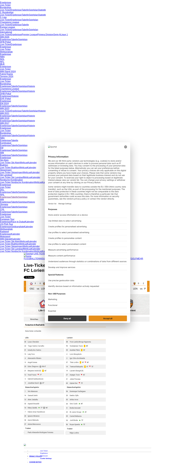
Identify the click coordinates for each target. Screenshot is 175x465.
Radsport (4, 231)
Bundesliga (5, 7)
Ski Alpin (4, 160)
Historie (31, 86)
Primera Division (45, 34)
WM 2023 (4, 108)
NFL (2, 61)
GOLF (134, 258)
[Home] (27, 256)
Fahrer (3, 74)
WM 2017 (4, 123)
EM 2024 (4, 103)
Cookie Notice (35, 462)
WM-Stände (5, 239)
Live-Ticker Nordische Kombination (17, 182)
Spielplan (33, 10)
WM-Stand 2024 (8, 71)
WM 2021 (4, 113)
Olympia (4, 204)
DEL (2, 190)
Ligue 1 (64, 34)
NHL (2, 59)
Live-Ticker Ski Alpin (10, 162)
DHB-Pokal (5, 93)
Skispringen (6, 170)
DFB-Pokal (5, 42)
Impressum (44, 456)
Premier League (29, 34)
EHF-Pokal (5, 98)
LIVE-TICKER (40, 254)
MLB (2, 64)
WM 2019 (4, 118)
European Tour (7, 219)
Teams (9, 74)
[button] (25, 286)
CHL (2, 209)
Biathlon (4, 165)
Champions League (9, 22)
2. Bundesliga (6, 12)
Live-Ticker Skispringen (11, 172)
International (6, 32)
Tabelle (25, 10)
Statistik (42, 10)
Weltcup (24, 162)
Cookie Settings (46, 458)
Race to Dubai (18, 222)
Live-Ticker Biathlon (9, 167)
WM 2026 (4, 37)
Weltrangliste (6, 52)
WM (2, 153)
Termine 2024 (6, 76)
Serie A (57, 34)
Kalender (32, 162)
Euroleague (5, 143)
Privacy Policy (35, 456)
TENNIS (39, 258)
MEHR (140, 258)
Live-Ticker (5, 5)
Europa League (7, 27)
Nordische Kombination (11, 180)
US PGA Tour (6, 224)
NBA (2, 57)
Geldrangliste (17, 226)
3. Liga (3, 17)
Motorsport (5, 236)
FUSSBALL (29, 258)
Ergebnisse (5, 2)
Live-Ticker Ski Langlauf (11, 177)
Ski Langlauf (6, 175)
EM (1, 148)
